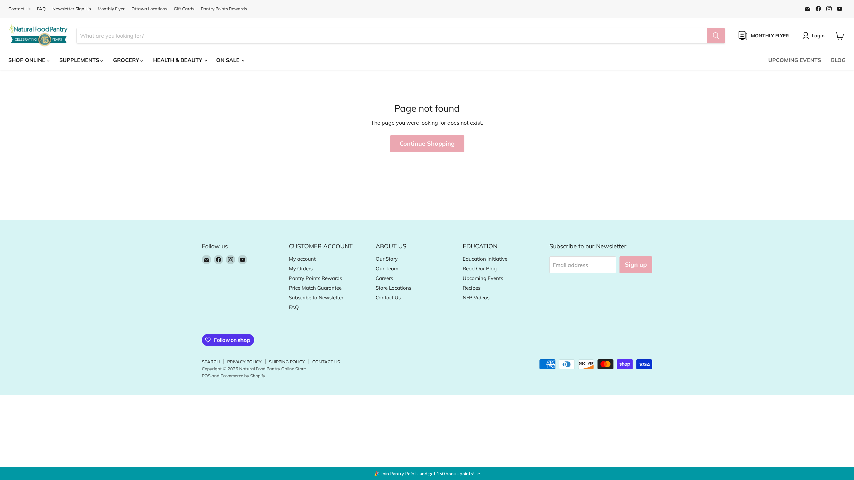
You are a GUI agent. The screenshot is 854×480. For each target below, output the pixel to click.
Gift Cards (184, 8)
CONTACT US (326, 361)
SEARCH (211, 361)
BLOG (838, 60)
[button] (427, 473)
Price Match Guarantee (315, 288)
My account (302, 259)
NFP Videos (476, 297)
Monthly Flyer (111, 8)
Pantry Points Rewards (224, 8)
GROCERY (126, 60)
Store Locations (393, 288)
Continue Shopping (427, 143)
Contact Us (19, 8)
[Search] (716, 35)
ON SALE (228, 60)
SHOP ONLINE (27, 60)
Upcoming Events (483, 278)
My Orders (301, 268)
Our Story (387, 259)
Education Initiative (485, 259)
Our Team (387, 268)
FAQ (41, 8)
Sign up (636, 264)
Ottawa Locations (149, 8)
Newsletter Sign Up (71, 8)
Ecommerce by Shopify (243, 375)
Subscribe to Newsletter (316, 297)
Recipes (471, 288)
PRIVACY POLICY (244, 361)
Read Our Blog (480, 268)
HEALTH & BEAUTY (178, 60)
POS (206, 375)
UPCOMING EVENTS (794, 60)
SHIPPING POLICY (287, 361)
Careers (384, 278)
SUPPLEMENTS (79, 60)
